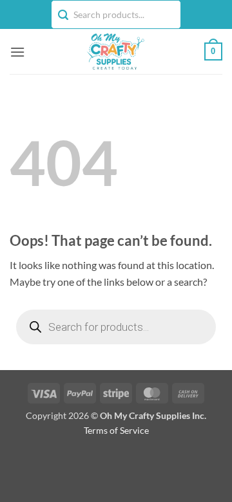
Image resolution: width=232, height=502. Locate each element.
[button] (17, 52)
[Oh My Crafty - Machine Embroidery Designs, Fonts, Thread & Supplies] (115, 51)
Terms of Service (116, 430)
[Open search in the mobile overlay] (116, 327)
